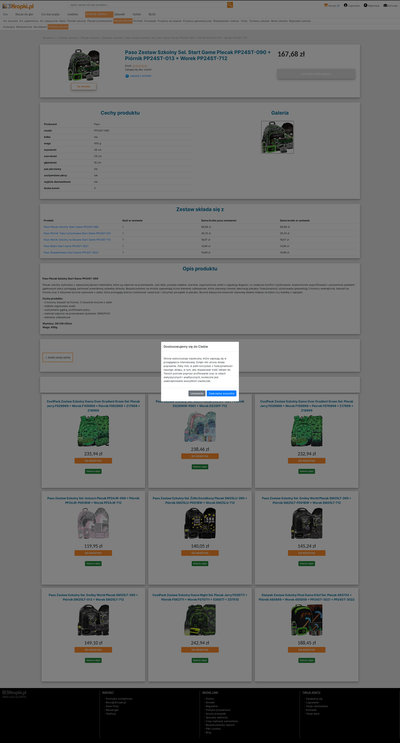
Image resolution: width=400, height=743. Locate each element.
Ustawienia (196, 393)
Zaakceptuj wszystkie (221, 393)
